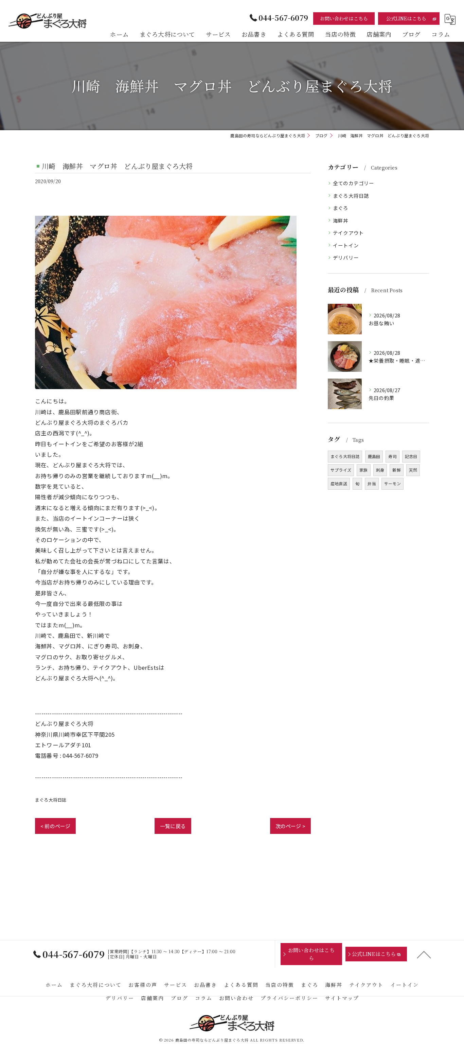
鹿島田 (374, 456)
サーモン (392, 483)
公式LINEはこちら (406, 18)
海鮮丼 (341, 220)
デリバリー (346, 257)
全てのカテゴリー (353, 183)
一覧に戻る (173, 826)
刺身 (380, 470)
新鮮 (396, 470)
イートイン (346, 245)
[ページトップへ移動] (424, 954)
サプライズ (341, 470)
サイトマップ (342, 997)
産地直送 (339, 483)
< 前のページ (55, 826)
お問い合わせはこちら (344, 18)
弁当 (372, 483)
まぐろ (341, 207)
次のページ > (290, 826)
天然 (413, 470)
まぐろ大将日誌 (50, 800)
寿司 (392, 456)
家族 (363, 470)
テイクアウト (348, 232)
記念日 (411, 456)
